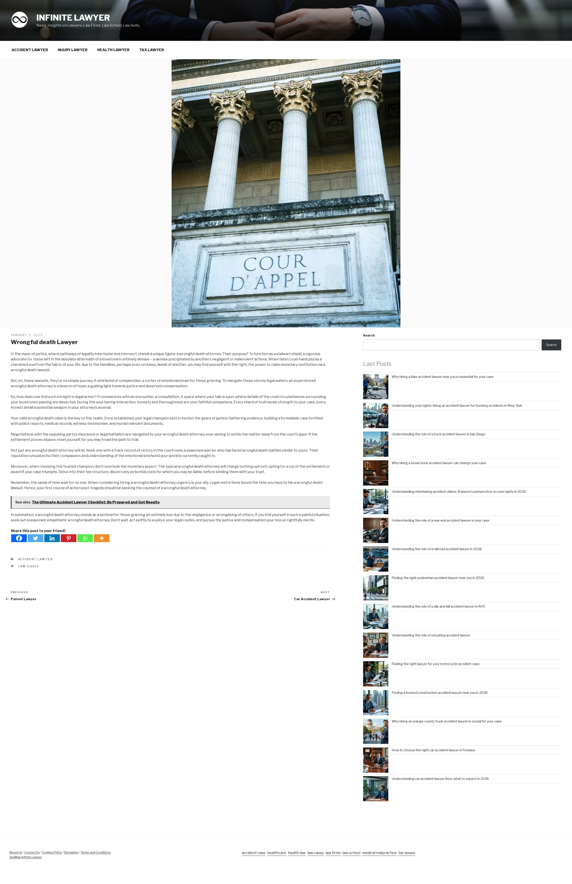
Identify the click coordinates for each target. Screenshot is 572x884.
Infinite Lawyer (73, 18)
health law (297, 853)
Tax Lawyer (151, 50)
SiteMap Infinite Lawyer (25, 857)
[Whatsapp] (85, 538)
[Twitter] (35, 538)
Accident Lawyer (30, 50)
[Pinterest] (68, 538)
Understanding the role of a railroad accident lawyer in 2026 (437, 549)
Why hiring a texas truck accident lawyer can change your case (439, 463)
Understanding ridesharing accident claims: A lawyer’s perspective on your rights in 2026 (459, 492)
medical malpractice (379, 853)
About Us (15, 852)
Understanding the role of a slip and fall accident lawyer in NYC (438, 606)
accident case (253, 853)
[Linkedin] (52, 538)
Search (369, 335)
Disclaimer (71, 852)
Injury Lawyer (73, 50)
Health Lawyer (113, 50)
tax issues (406, 853)
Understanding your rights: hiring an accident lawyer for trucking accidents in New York (457, 406)
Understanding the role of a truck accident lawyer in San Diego (439, 434)
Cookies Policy (52, 852)
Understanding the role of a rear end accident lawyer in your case (440, 520)
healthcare (276, 853)
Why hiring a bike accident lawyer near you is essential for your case (443, 377)
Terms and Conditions (96, 852)
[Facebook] (19, 538)
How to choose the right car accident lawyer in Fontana (433, 750)
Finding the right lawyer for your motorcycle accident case (435, 664)
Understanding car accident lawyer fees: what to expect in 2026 (440, 779)
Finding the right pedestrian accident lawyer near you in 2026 (438, 578)
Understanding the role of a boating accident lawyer (431, 635)
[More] (101, 538)
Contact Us (32, 852)
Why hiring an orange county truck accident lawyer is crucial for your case (447, 721)
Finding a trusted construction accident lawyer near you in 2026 (440, 693)
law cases (28, 566)
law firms (333, 853)
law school (351, 853)
